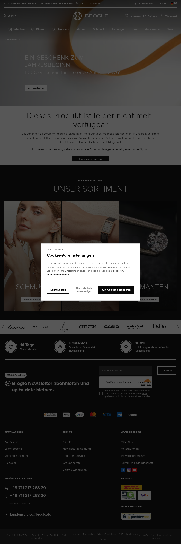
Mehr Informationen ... (59, 274)
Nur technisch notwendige (84, 290)
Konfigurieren (58, 289)
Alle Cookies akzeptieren (116, 289)
